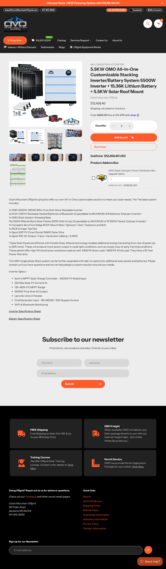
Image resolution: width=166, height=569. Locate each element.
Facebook (137, 10)
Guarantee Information (96, 514)
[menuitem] (15, 40)
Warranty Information (95, 519)
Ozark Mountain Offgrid (103, 97)
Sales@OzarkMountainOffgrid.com (21, 10)
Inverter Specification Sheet (25, 311)
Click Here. (138, 466)
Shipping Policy (92, 505)
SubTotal (96, 156)
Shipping (95, 108)
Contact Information (94, 528)
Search (87, 496)
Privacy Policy (91, 523)
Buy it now (100, 146)
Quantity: (100, 125)
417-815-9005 (48, 10)
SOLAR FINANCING (117, 10)
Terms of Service (92, 501)
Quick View (101, 181)
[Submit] (148, 550)
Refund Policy (91, 510)
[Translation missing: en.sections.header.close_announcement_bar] (162, 3)
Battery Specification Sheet (24, 318)
